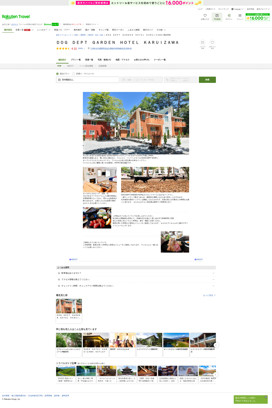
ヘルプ (199, 9)
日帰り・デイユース (85, 74)
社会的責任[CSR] (35, 396)
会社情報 (5, 396)
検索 (207, 80)
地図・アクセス (122, 60)
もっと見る (208, 295)
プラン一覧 (76, 60)
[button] (80, 300)
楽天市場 (250, 9)
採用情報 (48, 396)
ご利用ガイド (210, 9)
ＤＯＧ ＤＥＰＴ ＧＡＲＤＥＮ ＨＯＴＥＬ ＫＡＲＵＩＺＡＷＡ (117, 42)
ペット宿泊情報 (86, 66)
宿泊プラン (65, 74)
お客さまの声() (141, 60)
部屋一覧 (89, 60)
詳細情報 (103, 66)
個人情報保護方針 (18, 396)
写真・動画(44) (104, 60)
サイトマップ (223, 9)
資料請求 (65, 396)
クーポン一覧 (160, 60)
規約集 (57, 396)
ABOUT (70, 66)
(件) (80, 48)
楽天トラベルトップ (63, 35)
